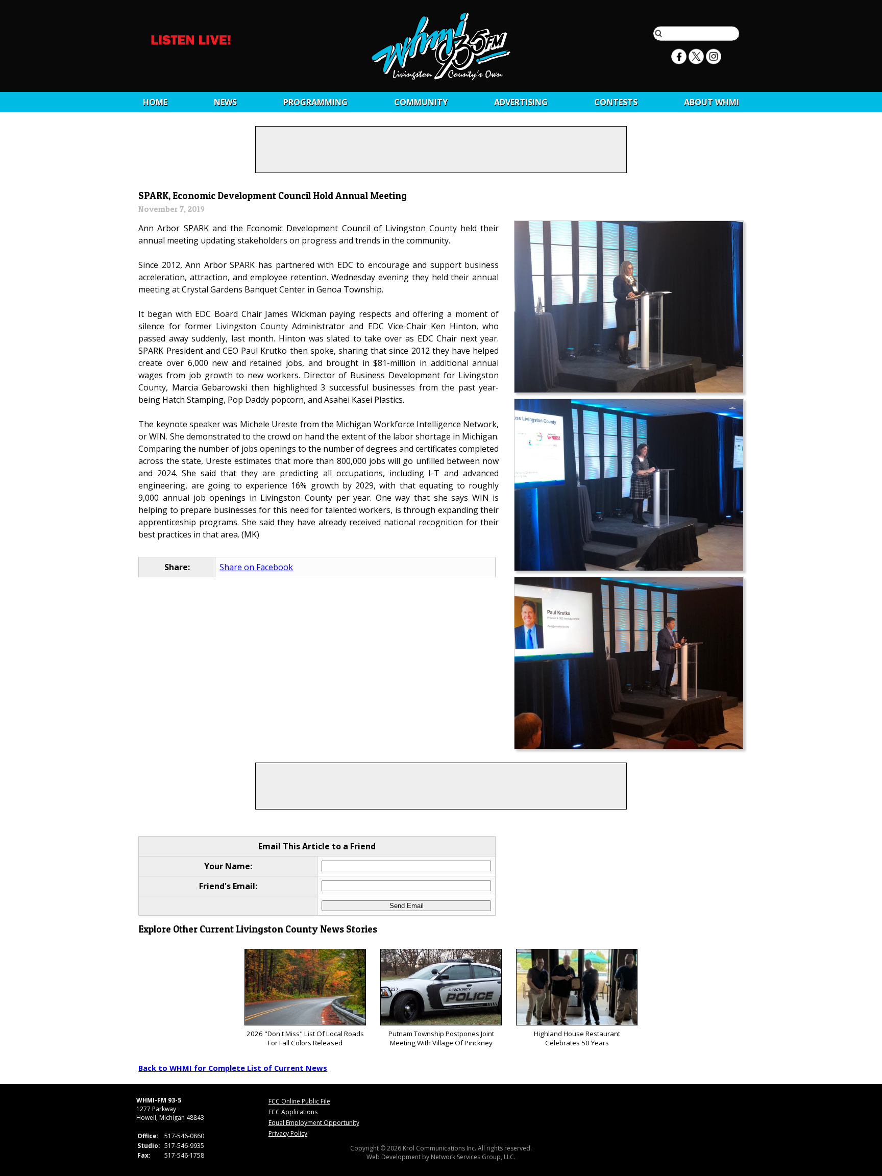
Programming (315, 102)
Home (155, 102)
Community (421, 102)
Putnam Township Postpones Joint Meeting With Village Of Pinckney (441, 1038)
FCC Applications (292, 1112)
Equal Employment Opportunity (313, 1122)
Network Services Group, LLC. (473, 1157)
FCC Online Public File (299, 1101)
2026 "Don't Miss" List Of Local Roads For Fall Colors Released (305, 1038)
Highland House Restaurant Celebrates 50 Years (577, 1038)
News (225, 102)
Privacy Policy (287, 1133)
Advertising (521, 102)
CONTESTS (616, 102)
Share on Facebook (256, 567)
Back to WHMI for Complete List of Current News (232, 1068)
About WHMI (711, 102)
